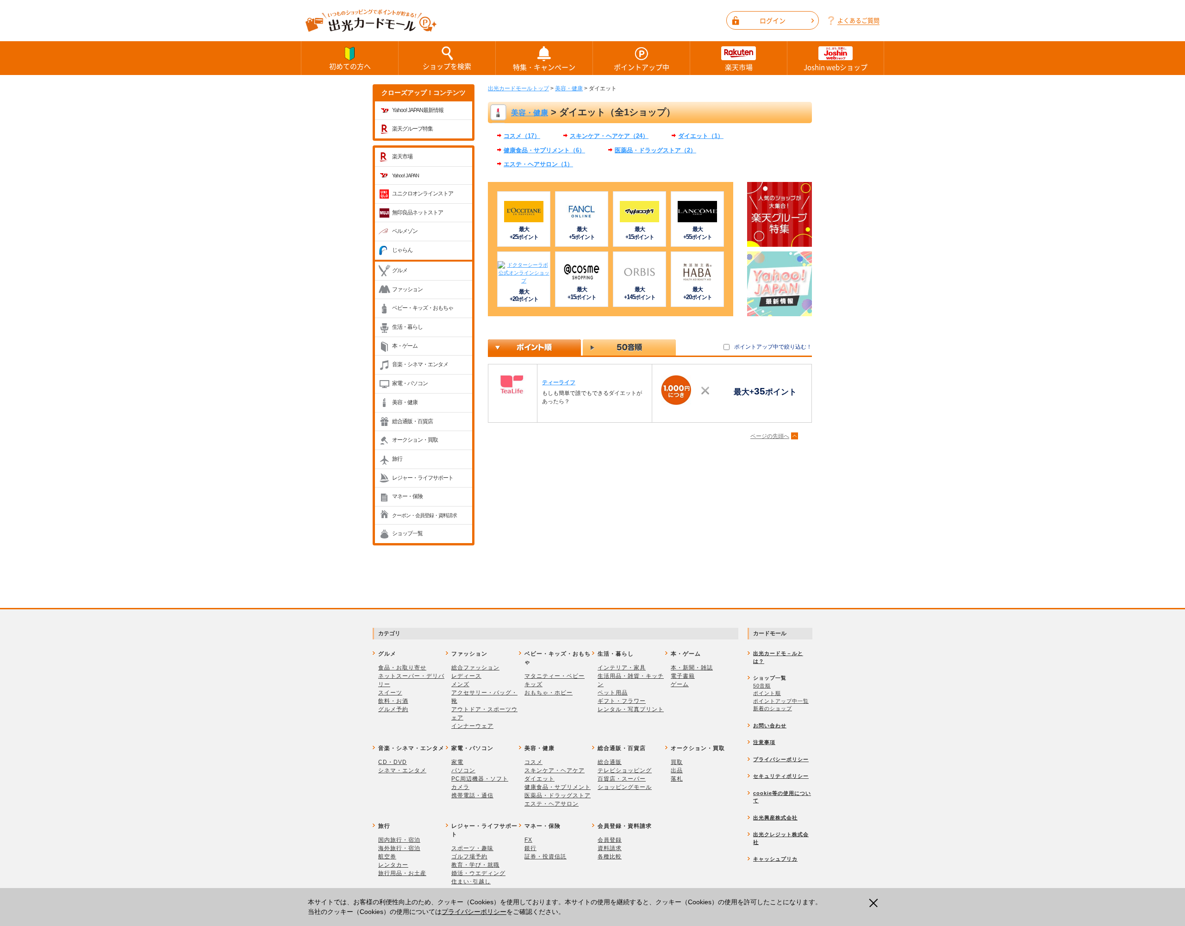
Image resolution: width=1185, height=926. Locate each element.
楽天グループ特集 (412, 128)
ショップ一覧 (407, 533)
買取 (677, 762)
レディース (466, 676)
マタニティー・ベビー (554, 676)
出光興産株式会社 (775, 817)
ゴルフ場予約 (469, 856)
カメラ (460, 787)
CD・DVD (392, 762)
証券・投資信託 (545, 856)
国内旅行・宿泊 (399, 840)
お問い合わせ (769, 725)
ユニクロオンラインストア (422, 193)
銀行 (530, 848)
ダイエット (539, 779)
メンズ (460, 684)
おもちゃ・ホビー (548, 692)
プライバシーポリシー (474, 911)
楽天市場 (739, 67)
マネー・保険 (407, 496)
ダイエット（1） (700, 135)
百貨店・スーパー (622, 779)
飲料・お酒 (393, 701)
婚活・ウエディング (478, 873)
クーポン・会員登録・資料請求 (424, 515)
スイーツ (390, 692)
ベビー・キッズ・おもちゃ (422, 308)
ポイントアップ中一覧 (781, 701)
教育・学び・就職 (475, 865)
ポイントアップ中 (641, 67)
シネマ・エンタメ (402, 770)
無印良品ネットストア (417, 212)
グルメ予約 (393, 709)
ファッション (407, 289)
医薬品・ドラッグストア (557, 795)
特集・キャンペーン (544, 67)
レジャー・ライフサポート (422, 478)
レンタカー (393, 865)
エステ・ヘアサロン (551, 804)
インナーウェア (472, 726)
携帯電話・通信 (472, 795)
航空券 (387, 856)
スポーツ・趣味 (472, 848)
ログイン (773, 20)
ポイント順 (767, 693)
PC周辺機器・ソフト (479, 779)
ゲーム (680, 684)
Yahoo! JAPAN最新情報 (417, 110)
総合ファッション (475, 667)
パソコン (463, 770)
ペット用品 (613, 692)
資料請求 (610, 848)
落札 (677, 779)
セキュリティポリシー (781, 776)
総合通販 (610, 762)
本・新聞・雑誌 (692, 667)
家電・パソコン (410, 383)
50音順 (762, 685)
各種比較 (610, 856)
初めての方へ (350, 66)
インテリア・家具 (622, 667)
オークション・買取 (415, 440)
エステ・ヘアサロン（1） (538, 164)
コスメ (533, 762)
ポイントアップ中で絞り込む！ (773, 347)
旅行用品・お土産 (402, 873)
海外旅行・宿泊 (399, 848)
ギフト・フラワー (622, 701)
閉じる (876, 902)
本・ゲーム (405, 346)
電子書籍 (683, 676)
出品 (677, 770)
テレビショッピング (625, 770)
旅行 (397, 459)
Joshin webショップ (835, 67)
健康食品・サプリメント (557, 787)
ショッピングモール (625, 787)
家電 (457, 762)
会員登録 (610, 840)
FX (528, 840)
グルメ (399, 270)
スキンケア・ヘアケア (554, 770)
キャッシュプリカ (775, 859)
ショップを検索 (447, 66)
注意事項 (764, 742)
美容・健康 (405, 402)
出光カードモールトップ (518, 88)
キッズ (533, 684)
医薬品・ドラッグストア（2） (655, 150)
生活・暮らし (407, 327)
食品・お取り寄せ (402, 667)
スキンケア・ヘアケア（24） (609, 135)
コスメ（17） (522, 135)
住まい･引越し (471, 881)
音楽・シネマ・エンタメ (420, 364)
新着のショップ (772, 708)
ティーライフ (558, 382)
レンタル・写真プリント (631, 709)
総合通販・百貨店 (412, 421)
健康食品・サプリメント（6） (544, 150)
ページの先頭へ (769, 436)
